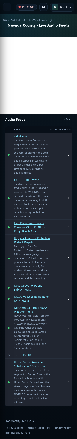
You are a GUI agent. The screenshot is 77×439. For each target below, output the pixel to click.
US (5, 20)
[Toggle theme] (43, 7)
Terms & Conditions (38, 427)
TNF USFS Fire (23, 355)
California (18, 20)
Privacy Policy (62, 427)
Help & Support (13, 427)
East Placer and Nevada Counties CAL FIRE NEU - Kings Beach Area (29, 227)
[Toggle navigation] (7, 7)
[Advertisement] (38, 75)
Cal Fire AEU (22, 136)
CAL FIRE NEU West (26, 180)
